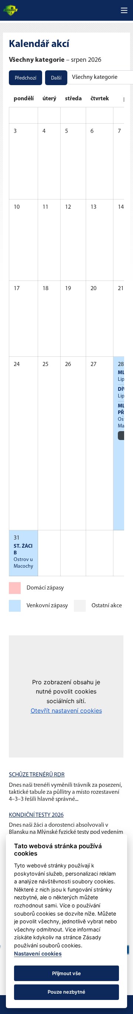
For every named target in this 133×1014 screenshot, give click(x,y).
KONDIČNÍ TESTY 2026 (36, 815)
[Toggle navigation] (124, 10)
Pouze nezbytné (66, 992)
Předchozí (25, 78)
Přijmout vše (66, 973)
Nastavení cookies (38, 953)
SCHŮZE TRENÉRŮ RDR (37, 775)
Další (56, 78)
